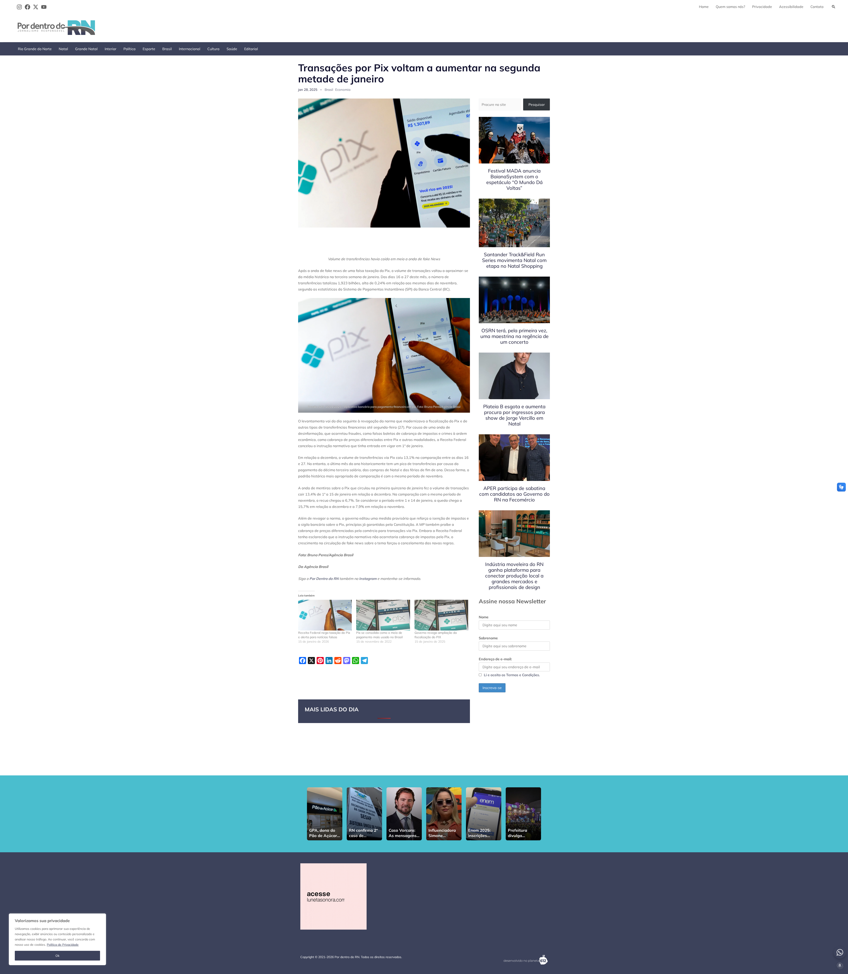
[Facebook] (27, 7)
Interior (110, 49)
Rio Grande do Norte (35, 49)
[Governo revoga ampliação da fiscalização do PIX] (441, 615)
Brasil (167, 49)
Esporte (149, 49)
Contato (816, 6)
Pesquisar (536, 104)
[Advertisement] (757, 27)
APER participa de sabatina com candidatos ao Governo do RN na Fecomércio (514, 494)
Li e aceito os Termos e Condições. (512, 675)
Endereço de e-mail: (495, 659)
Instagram (368, 578)
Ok (57, 956)
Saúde (232, 49)
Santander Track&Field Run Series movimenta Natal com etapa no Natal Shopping (514, 260)
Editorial (251, 49)
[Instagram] (19, 7)
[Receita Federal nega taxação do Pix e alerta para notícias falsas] (325, 615)
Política (129, 49)
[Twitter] (35, 7)
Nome (483, 617)
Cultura (213, 49)
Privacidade (762, 6)
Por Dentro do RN (324, 578)
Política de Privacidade (63, 945)
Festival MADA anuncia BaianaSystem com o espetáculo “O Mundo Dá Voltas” (514, 179)
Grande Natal (86, 49)
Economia (342, 89)
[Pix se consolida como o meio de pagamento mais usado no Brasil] (383, 615)
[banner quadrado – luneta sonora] (333, 896)
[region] (57, 939)
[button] (833, 6)
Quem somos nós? (730, 6)
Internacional (189, 49)
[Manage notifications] (839, 965)
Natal (63, 49)
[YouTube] (44, 7)
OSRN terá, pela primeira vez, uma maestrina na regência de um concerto (514, 336)
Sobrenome (488, 638)
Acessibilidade (791, 6)
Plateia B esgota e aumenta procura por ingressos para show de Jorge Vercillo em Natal (514, 415)
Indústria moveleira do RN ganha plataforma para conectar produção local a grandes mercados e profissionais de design (514, 575)
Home (704, 6)
